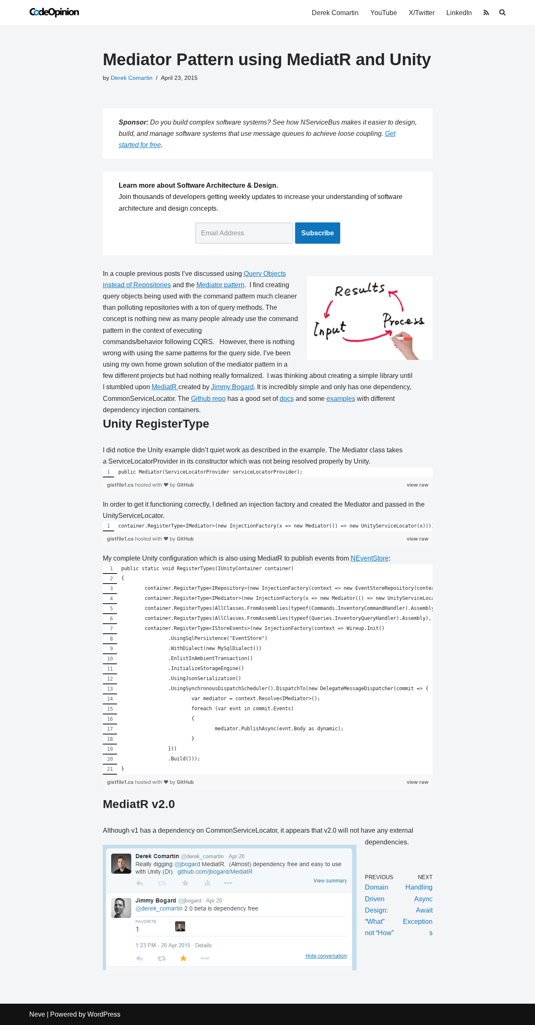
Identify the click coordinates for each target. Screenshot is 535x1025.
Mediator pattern (220, 284)
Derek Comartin (335, 12)
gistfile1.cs (121, 485)
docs (287, 398)
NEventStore (370, 558)
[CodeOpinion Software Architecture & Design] (54, 13)
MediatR (165, 386)
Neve (37, 1014)
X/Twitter (422, 12)
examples (340, 398)
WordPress (103, 1014)
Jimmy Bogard (232, 386)
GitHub (185, 485)
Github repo (208, 398)
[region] (268, 472)
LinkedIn (459, 12)
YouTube (383, 12)
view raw (417, 485)
